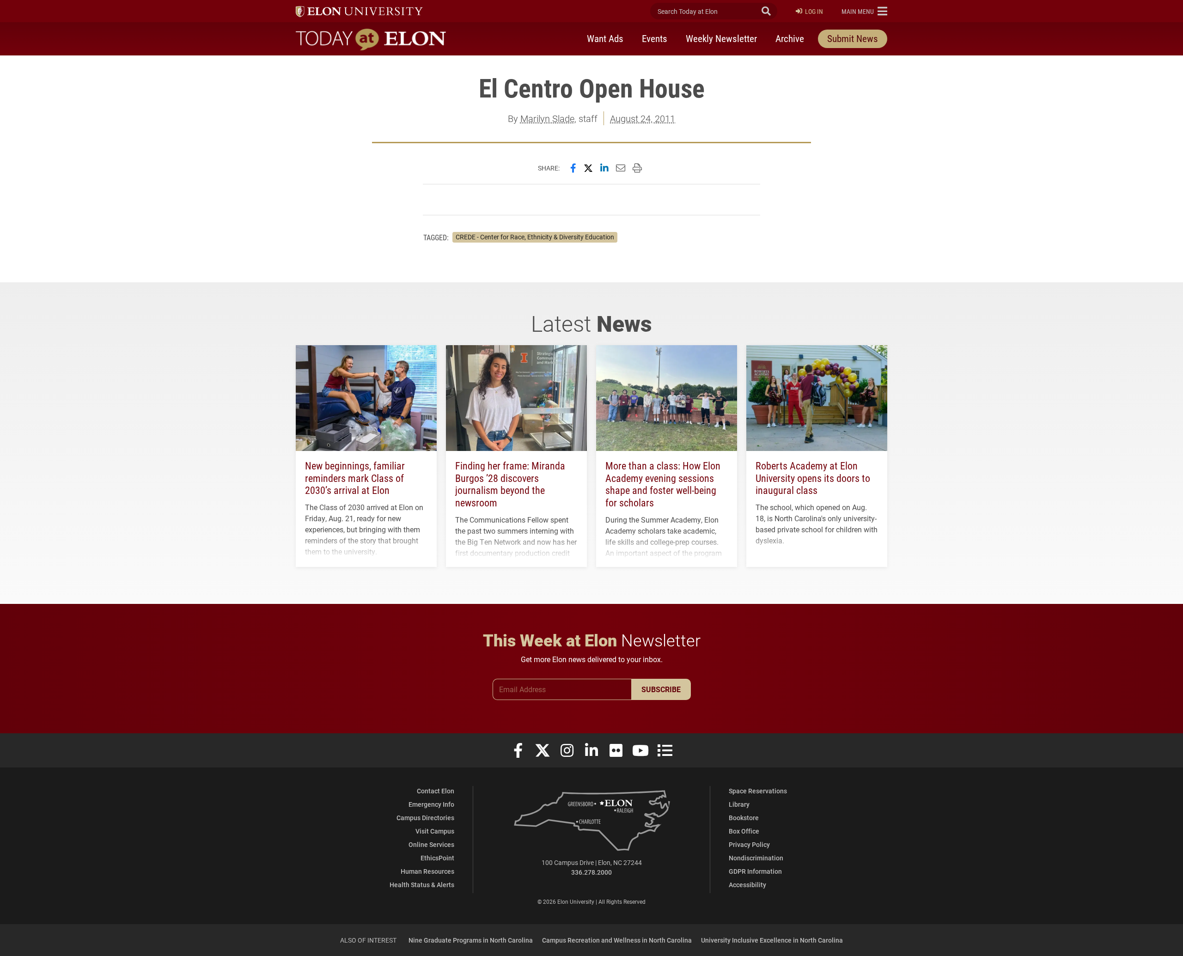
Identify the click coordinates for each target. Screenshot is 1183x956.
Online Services (431, 844)
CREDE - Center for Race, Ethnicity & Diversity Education (535, 237)
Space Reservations (758, 790)
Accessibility (747, 884)
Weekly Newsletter (721, 38)
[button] (864, 11)
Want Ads (605, 38)
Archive (789, 38)
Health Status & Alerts (422, 884)
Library (739, 804)
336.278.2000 (591, 872)
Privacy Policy (749, 844)
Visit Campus (434, 831)
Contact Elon (435, 790)
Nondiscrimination (756, 857)
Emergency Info (431, 804)
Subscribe (661, 689)
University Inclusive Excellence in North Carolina (772, 940)
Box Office (744, 831)
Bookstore (744, 817)
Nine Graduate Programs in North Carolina (471, 940)
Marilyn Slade (547, 118)
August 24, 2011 (642, 118)
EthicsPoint (437, 857)
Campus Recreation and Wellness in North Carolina (617, 940)
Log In (814, 11)
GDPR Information (755, 871)
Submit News (852, 38)
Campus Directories (425, 817)
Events (654, 38)
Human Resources (427, 871)
